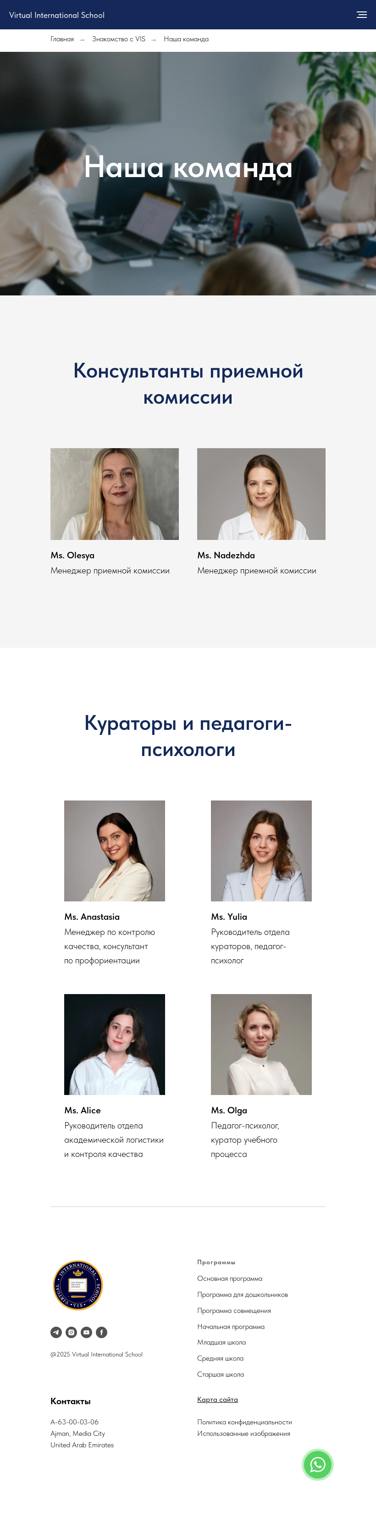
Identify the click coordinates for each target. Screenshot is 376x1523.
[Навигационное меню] (362, 14)
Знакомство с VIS (118, 38)
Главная (62, 38)
